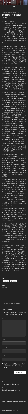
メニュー (15, 6)
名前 (3, 340)
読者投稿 (18, 303)
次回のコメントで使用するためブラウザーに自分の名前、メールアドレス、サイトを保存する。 (14, 365)
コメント (4, 318)
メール (4, 347)
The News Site (15, 12)
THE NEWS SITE (9, 2)
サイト (4, 356)
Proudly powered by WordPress (10, 410)
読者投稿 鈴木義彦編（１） (10, 303)
